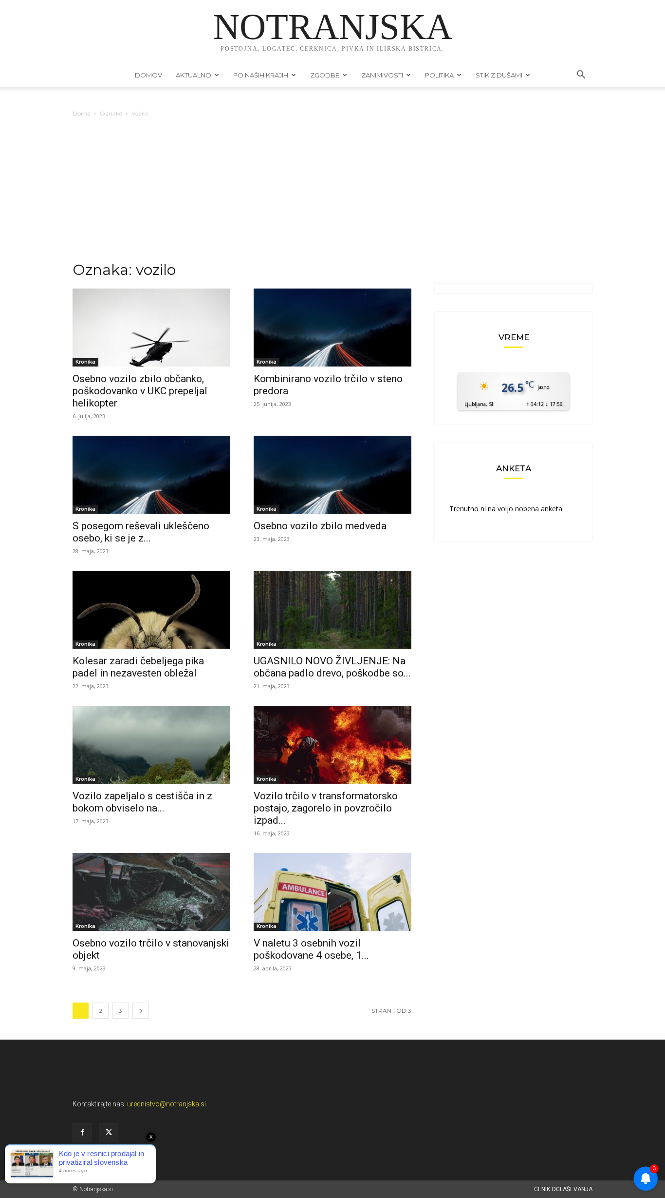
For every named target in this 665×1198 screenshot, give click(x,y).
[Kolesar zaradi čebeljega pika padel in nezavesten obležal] (151, 610)
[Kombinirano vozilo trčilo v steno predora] (332, 328)
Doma (82, 113)
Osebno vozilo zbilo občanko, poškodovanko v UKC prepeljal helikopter (140, 391)
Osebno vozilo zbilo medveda (320, 526)
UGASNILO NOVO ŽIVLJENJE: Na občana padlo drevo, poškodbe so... (332, 667)
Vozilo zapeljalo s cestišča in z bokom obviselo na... (142, 802)
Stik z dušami (499, 75)
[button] (580, 75)
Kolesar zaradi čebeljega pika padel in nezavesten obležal (138, 667)
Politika (439, 75)
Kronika (85, 362)
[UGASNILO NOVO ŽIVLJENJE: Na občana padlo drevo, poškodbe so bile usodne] (332, 610)
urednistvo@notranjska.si (166, 1104)
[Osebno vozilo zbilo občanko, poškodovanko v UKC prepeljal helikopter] (151, 328)
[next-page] (140, 1011)
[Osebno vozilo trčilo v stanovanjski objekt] (151, 892)
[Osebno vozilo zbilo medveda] (332, 475)
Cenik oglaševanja (563, 1189)
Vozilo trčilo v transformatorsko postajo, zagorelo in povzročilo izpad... (326, 808)
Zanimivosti (382, 75)
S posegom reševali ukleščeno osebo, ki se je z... (141, 532)
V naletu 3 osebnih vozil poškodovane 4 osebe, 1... (311, 949)
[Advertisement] (332, 192)
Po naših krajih (260, 75)
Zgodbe (324, 75)
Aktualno (193, 75)
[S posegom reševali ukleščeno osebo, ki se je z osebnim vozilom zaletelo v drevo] (151, 475)
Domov (148, 75)
